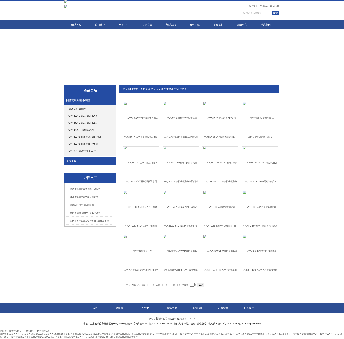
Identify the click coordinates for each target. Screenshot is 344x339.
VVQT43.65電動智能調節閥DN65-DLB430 (220, 227)
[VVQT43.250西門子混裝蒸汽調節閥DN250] (181, 162)
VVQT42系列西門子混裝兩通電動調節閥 (181, 138)
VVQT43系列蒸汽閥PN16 (82, 116)
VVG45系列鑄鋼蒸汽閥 (81, 130)
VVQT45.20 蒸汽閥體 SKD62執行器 (220, 138)
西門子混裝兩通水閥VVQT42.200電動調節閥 (141, 271)
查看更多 (71, 160)
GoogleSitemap (253, 323)
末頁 (178, 285)
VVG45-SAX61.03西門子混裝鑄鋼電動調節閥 (220, 271)
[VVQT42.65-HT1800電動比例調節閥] (260, 162)
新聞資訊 (171, 24)
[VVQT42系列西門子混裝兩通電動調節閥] (181, 118)
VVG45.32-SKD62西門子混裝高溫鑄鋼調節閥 (180, 227)
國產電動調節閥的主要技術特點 (85, 189)
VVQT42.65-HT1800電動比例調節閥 (260, 182)
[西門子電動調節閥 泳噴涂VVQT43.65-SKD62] (260, 118)
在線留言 (264, 6)
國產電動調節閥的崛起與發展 (84, 197)
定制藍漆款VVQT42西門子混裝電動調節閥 (181, 271)
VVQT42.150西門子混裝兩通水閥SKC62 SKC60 (141, 182)
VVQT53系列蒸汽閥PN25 (82, 123)
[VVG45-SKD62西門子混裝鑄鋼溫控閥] (260, 251)
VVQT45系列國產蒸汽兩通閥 (84, 137)
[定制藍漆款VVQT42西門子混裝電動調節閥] (181, 251)
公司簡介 (100, 24)
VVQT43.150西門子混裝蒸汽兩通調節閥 (260, 227)
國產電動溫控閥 (77, 109)
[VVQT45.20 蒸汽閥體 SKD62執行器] (220, 118)
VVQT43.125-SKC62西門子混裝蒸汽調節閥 (220, 182)
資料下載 (195, 24)
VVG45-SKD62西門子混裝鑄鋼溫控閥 (260, 271)
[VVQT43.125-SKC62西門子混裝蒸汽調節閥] (220, 162)
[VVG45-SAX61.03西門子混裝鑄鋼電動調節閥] (220, 251)
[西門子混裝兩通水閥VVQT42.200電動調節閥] (141, 251)
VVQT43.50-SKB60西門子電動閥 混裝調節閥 (141, 227)
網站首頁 (253, 6)
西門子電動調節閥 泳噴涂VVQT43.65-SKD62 (260, 138)
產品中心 (124, 24)
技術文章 (147, 24)
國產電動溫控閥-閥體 (78, 100)
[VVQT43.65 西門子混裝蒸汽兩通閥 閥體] (141, 118)
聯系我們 (274, 6)
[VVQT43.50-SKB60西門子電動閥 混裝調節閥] (141, 207)
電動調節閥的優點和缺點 (82, 205)
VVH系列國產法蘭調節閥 (82, 151)
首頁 (142, 89)
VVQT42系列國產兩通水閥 (83, 144)
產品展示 (153, 89)
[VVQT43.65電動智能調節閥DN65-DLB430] (220, 207)
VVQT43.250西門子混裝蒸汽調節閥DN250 (181, 182)
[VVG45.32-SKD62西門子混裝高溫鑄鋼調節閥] (181, 207)
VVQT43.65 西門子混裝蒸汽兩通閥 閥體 (140, 138)
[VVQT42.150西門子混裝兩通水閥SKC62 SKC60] (141, 162)
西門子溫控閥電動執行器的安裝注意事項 (89, 221)
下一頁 (172, 285)
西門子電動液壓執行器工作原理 (85, 213)
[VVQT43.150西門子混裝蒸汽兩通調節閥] (260, 207)
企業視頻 (218, 24)
